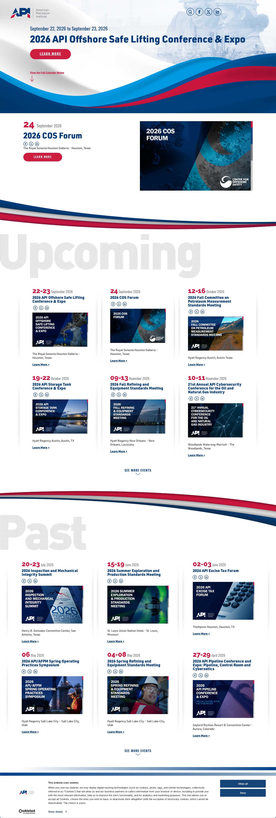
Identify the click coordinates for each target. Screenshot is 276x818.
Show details (55, 811)
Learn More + (41, 364)
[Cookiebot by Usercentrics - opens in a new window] (27, 811)
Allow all (243, 783)
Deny (243, 792)
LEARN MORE (50, 54)
